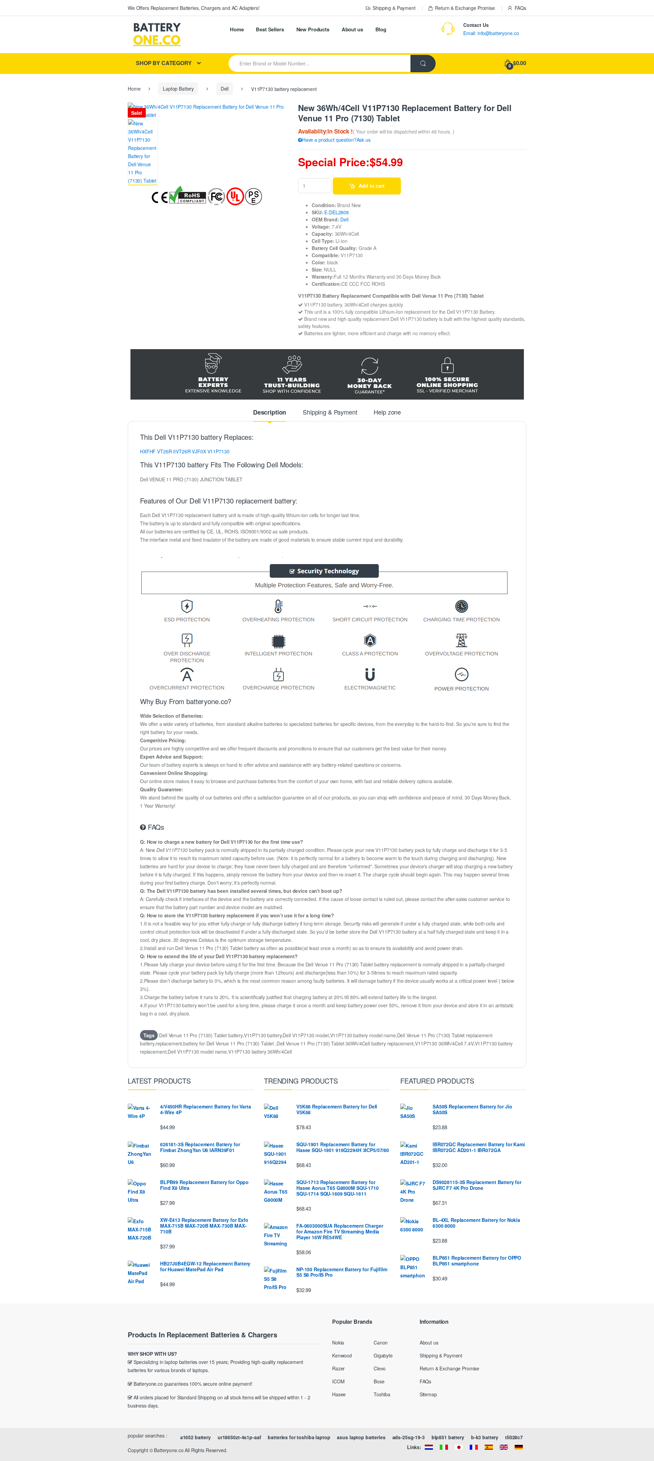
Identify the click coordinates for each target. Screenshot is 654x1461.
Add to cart (372, 185)
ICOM (338, 1381)
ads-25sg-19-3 (408, 1437)
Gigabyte (383, 1355)
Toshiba (382, 1394)
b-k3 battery (484, 1437)
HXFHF (148, 451)
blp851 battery (448, 1437)
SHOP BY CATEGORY (164, 63)
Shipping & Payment (394, 7)
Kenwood (342, 1355)
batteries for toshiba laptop (299, 1437)
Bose (379, 1381)
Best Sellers (270, 29)
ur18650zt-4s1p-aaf (239, 1437)
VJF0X (199, 451)
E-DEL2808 (336, 212)
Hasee (339, 1394)
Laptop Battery (178, 88)
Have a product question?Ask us (336, 139)
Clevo (380, 1368)
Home (237, 29)
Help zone (387, 412)
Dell (225, 88)
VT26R (164, 451)
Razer (338, 1368)
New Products (312, 29)
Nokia (338, 1342)
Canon (381, 1342)
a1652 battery (195, 1437)
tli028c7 (514, 1437)
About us (352, 29)
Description (269, 413)
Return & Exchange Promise (465, 7)
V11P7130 (218, 451)
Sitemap (428, 1394)
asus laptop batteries (361, 1437)
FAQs (520, 7)
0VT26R (181, 451)
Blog (380, 29)
